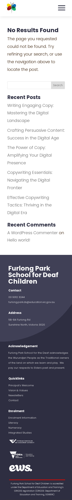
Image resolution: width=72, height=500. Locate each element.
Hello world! (18, 240)
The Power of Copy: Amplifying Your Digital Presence (29, 155)
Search (58, 85)
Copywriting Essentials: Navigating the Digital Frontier (29, 180)
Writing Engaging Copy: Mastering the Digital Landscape (30, 113)
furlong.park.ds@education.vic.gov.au (31, 302)
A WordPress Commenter (32, 233)
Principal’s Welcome (21, 385)
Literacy (13, 423)
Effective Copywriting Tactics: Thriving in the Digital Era (29, 205)
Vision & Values (18, 390)
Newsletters (15, 395)
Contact (13, 400)
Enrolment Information (22, 418)
